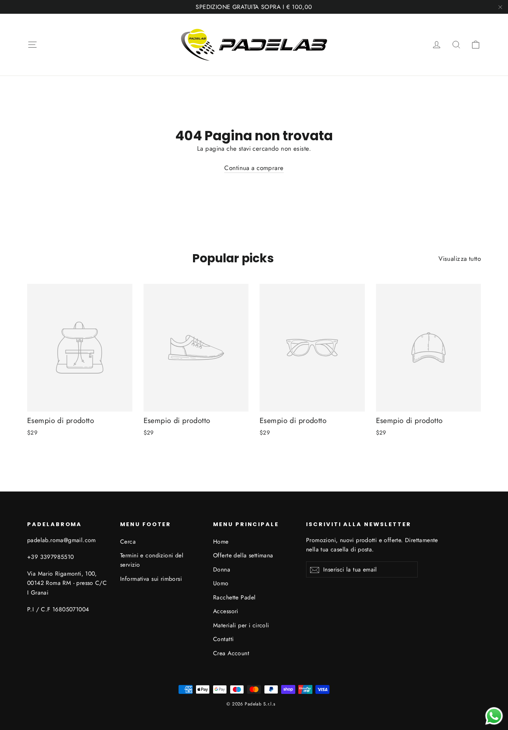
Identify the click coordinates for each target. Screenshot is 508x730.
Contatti (223, 639)
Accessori (225, 611)
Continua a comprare (253, 167)
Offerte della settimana (243, 555)
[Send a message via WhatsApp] (494, 716)
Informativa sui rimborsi (151, 578)
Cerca (128, 541)
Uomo (221, 583)
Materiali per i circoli (241, 625)
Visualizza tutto (459, 258)
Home (221, 541)
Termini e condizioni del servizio (151, 560)
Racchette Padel (234, 597)
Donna (221, 569)
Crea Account (231, 653)
